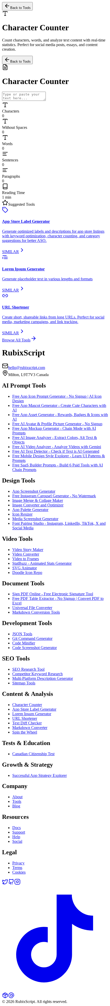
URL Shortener (24, 718)
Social (17, 841)
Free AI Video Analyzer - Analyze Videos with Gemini (56, 447)
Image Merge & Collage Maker (37, 500)
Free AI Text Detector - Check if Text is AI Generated (55, 451)
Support (18, 832)
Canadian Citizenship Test (33, 754)
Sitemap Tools (23, 683)
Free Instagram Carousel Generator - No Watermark (54, 496)
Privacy (18, 863)
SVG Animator (24, 568)
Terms (17, 867)
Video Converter (25, 554)
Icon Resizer (22, 514)
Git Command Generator (32, 638)
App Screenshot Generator (33, 491)
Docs (16, 827)
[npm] (5, 997)
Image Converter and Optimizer (37, 505)
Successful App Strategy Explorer (39, 775)
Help (16, 837)
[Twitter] (5, 883)
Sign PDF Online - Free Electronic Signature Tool (52, 594)
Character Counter (27, 704)
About (17, 797)
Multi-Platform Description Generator (42, 678)
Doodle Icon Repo (27, 572)
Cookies (19, 872)
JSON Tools (22, 634)
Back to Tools (20, 61)
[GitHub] (11, 883)
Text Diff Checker (27, 723)
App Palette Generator (30, 509)
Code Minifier (23, 643)
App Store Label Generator (34, 709)
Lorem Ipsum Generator (31, 714)
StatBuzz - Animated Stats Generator (42, 563)
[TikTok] (55, 990)
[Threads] (11, 997)
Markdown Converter (29, 727)
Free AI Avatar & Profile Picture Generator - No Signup (57, 424)
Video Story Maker (27, 549)
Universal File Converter (32, 607)
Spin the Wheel (24, 732)
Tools (16, 801)
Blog (16, 806)
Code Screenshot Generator (34, 647)
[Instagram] (17, 883)
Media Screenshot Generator (35, 519)
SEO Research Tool (28, 669)
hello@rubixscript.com (26, 367)
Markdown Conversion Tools (36, 612)
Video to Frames (25, 559)
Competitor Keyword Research (37, 674)
